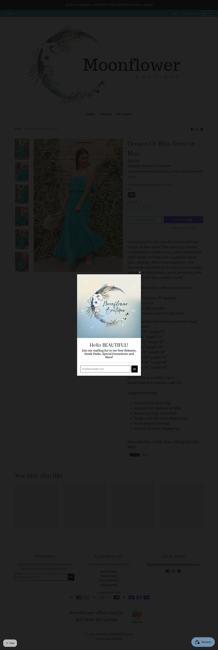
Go (134, 369)
